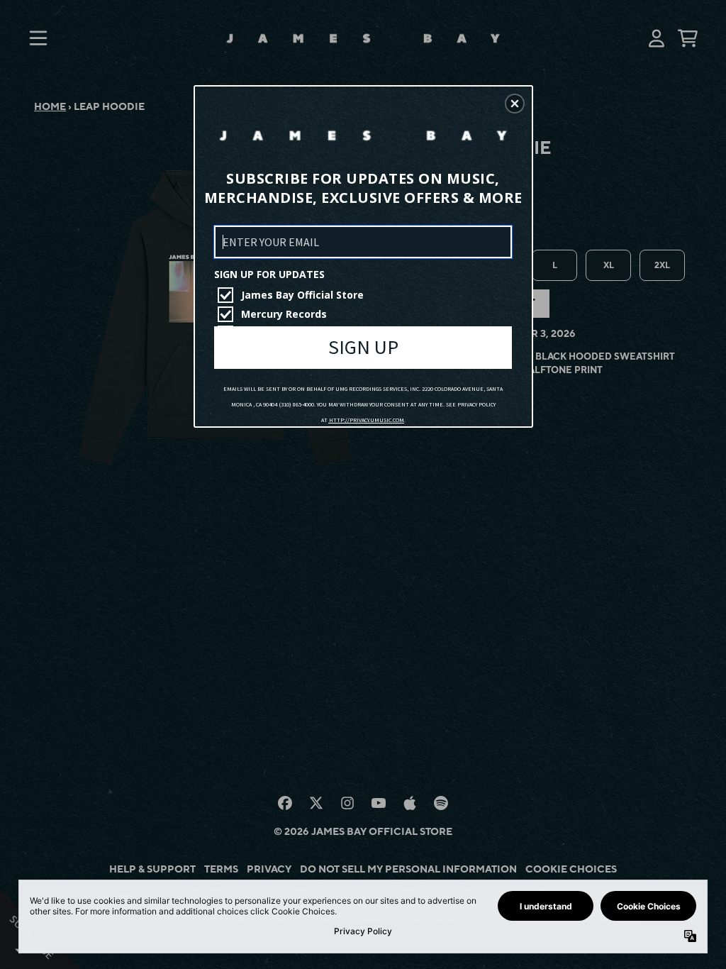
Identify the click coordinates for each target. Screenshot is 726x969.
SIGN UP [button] (363, 347)
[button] (514, 103)
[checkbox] (365, 295)
